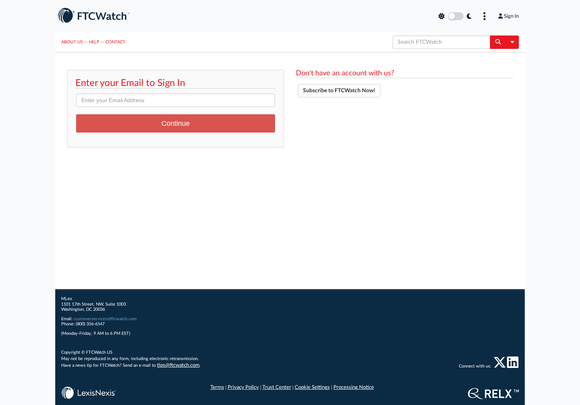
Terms (217, 387)
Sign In (511, 16)
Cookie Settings (312, 387)
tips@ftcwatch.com (178, 365)
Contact (115, 42)
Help (94, 42)
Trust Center (276, 387)
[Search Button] (497, 42)
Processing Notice (353, 387)
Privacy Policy (243, 387)
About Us (72, 42)
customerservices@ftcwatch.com (105, 319)
